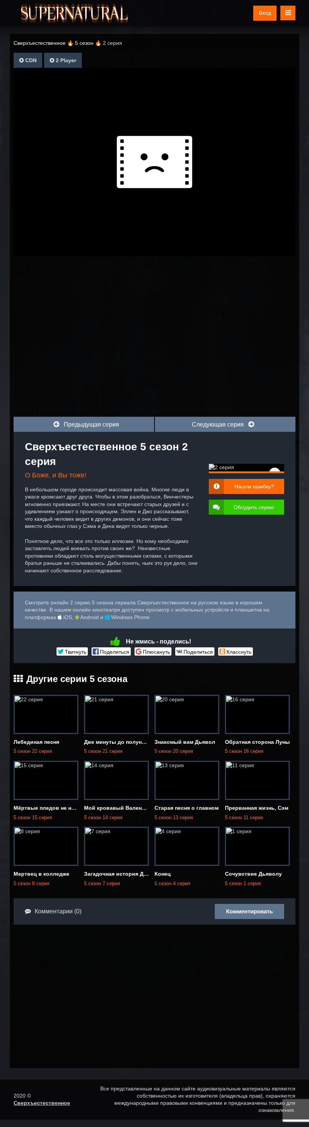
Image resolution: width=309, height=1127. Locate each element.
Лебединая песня (36, 742)
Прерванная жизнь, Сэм (256, 808)
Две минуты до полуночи (117, 742)
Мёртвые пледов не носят (48, 808)
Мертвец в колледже (41, 874)
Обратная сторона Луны (257, 742)
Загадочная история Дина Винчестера (135, 874)
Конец (162, 874)
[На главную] (74, 13)
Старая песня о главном (186, 808)
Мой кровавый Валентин (117, 808)
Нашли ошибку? (254, 486)
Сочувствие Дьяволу (253, 874)
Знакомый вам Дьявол (184, 742)
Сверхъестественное (42, 1103)
